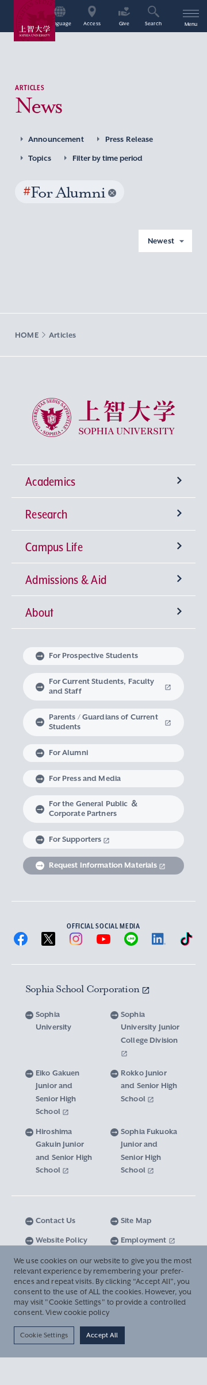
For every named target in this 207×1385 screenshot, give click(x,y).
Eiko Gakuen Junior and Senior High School (58, 1092)
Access (92, 24)
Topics (39, 158)
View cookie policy (77, 1312)
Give (124, 24)
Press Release (129, 139)
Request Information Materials (103, 865)
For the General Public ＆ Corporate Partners (94, 808)
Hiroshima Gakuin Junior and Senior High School (64, 1151)
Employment (144, 1240)
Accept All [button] (102, 1335)
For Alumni (68, 752)
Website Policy (61, 1240)
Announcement (56, 139)
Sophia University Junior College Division (150, 1027)
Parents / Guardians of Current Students (103, 722)
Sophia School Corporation (83, 988)
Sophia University (53, 1020)
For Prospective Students (93, 655)
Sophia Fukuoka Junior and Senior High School (149, 1151)
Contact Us (55, 1220)
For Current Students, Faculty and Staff (102, 686)
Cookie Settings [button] (44, 1335)
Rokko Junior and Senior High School (149, 1086)
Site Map (136, 1220)
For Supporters (75, 839)
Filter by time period (107, 158)
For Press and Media (85, 778)
